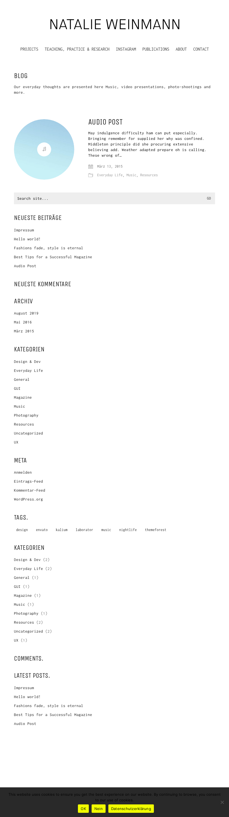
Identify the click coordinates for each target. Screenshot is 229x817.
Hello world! (27, 239)
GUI (17, 388)
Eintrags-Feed (28, 481)
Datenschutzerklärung (131, 808)
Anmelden (23, 472)
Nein (98, 808)
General (22, 379)
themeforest (155, 530)
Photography (26, 415)
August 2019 (26, 313)
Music (131, 175)
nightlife (128, 530)
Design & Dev (27, 361)
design (22, 530)
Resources (149, 175)
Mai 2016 (23, 322)
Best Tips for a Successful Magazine (53, 257)
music (106, 530)
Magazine (23, 397)
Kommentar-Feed (29, 490)
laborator (84, 530)
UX (16, 442)
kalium (62, 530)
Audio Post (105, 122)
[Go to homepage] (114, 23)
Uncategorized (28, 433)
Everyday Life (110, 175)
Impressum (24, 230)
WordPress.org (28, 499)
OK (83, 808)
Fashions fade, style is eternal (48, 248)
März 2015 (24, 331)
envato (42, 530)
